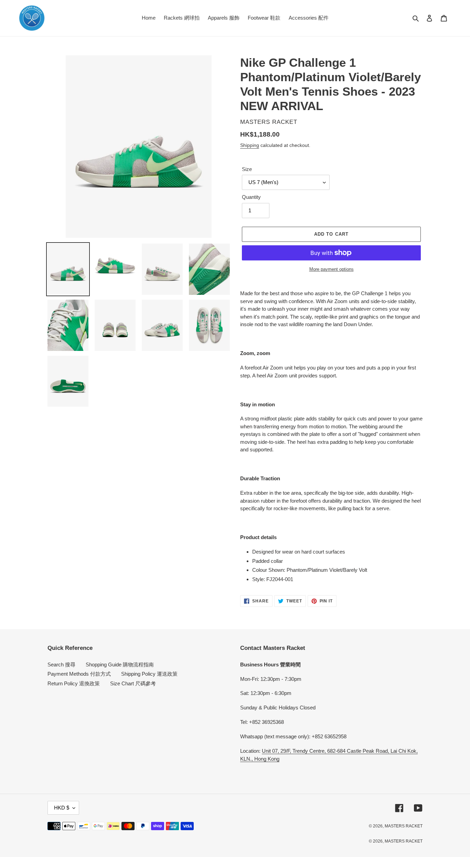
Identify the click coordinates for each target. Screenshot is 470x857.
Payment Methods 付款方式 (79, 674)
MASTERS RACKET (404, 826)
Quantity (251, 197)
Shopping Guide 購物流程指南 (120, 664)
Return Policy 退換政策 (73, 683)
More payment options (331, 269)
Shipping (249, 145)
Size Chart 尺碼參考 (133, 683)
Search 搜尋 (61, 664)
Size (247, 169)
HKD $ (61, 808)
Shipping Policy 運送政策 (149, 674)
